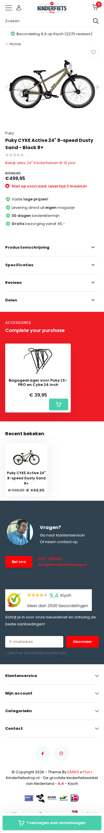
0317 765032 (50, 559)
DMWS (73, 772)
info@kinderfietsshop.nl (58, 564)
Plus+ (88, 772)
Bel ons (19, 561)
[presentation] (7, 87)
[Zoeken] (96, 21)
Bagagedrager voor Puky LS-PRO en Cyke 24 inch (38, 382)
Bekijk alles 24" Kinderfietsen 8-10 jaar (40, 163)
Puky (9, 133)
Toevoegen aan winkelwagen (56, 823)
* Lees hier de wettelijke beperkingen (36, 652)
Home (15, 44)
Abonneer (82, 641)
